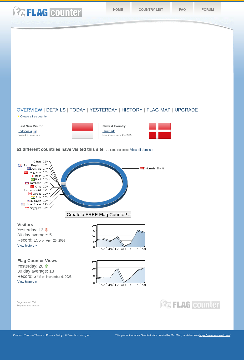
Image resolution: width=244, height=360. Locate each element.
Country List (151, 9)
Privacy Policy (54, 335)
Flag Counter (47, 11)
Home (118, 9)
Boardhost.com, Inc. (79, 335)
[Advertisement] (122, 69)
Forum (208, 9)
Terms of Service (34, 335)
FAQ (182, 9)
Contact (17, 335)
